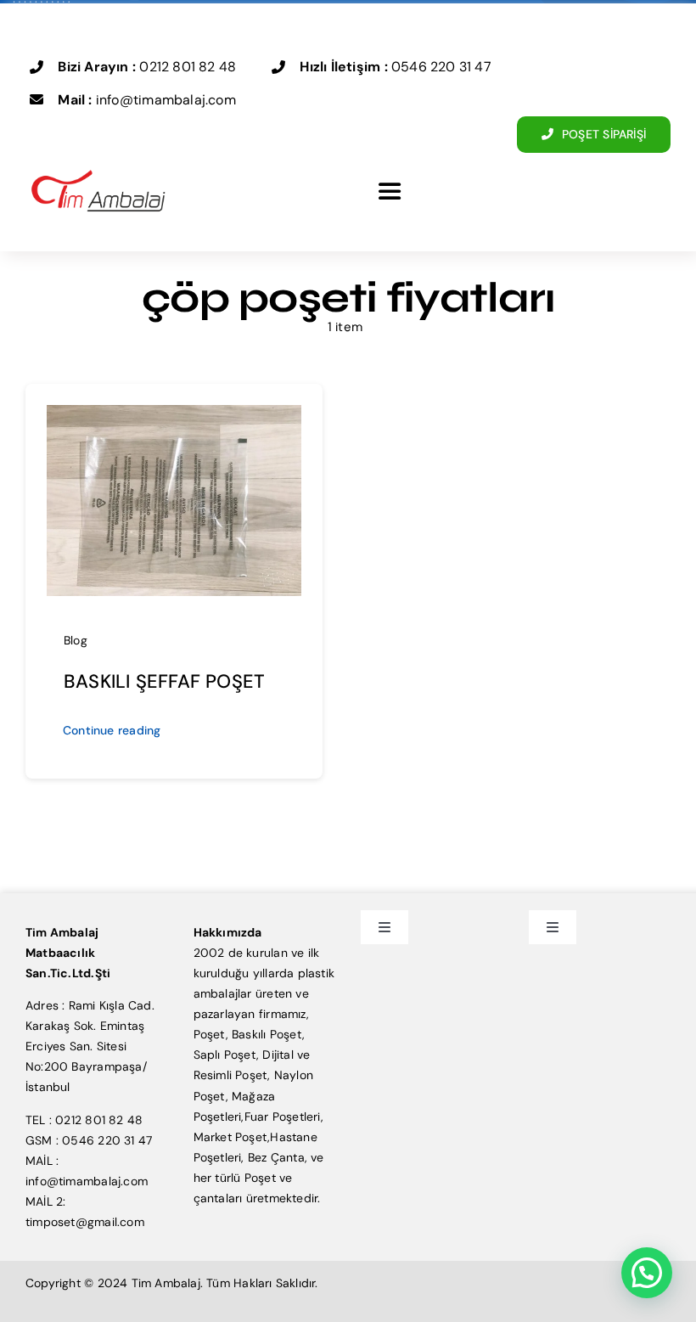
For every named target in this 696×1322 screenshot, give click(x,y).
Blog (75, 640)
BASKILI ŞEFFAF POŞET (164, 681)
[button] (646, 1272)
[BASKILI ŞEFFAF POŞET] (174, 415)
